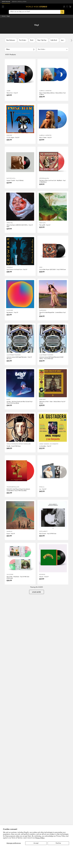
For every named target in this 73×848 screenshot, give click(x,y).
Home (3, 16)
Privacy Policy (40, 838)
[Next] (71, 40)
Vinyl (8, 16)
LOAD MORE (36, 592)
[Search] (62, 12)
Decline (58, 843)
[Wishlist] (67, 6)
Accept (36, 843)
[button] (3, 7)
